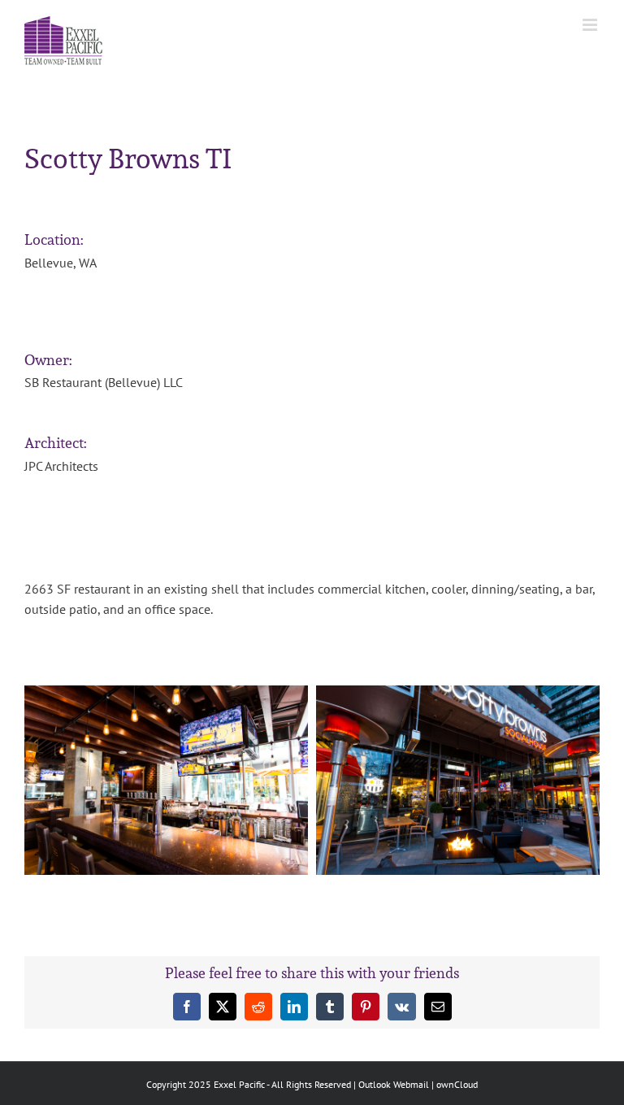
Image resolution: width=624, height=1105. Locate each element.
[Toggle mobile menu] (591, 24)
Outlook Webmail (393, 1084)
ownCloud (457, 1084)
